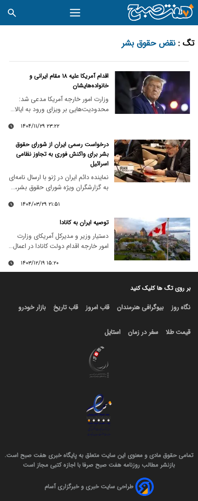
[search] (12, 12)
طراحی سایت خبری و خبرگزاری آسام (89, 486)
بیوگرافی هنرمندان (140, 307)
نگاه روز (181, 307)
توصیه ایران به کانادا (84, 222)
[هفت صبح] (161, 13)
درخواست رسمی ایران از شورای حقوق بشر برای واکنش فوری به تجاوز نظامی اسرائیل (62, 154)
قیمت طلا (178, 332)
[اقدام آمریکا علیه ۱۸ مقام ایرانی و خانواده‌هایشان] (152, 92)
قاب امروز (98, 307)
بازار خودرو (32, 307)
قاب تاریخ (65, 307)
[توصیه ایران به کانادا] (152, 239)
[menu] (75, 13)
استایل (113, 332)
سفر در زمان (143, 332)
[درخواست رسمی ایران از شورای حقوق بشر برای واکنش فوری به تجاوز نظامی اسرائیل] (152, 161)
